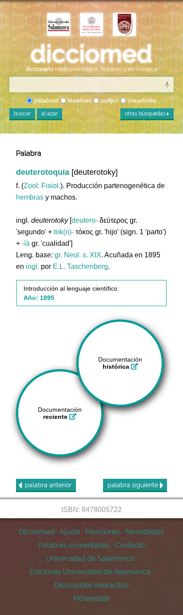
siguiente (133, 485)
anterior (48, 485)
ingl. (32, 266)
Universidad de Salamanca (90, 558)
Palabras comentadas (74, 545)
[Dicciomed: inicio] (91, 54)
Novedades (145, 532)
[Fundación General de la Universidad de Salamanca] (124, 25)
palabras (45, 100)
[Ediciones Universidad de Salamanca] (58, 25)
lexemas (79, 100)
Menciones (103, 532)
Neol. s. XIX (82, 255)
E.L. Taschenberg (80, 266)
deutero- (85, 220)
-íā (26, 243)
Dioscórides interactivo (91, 585)
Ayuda (69, 532)
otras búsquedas (146, 113)
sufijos (109, 100)
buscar (22, 113)
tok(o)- (64, 232)
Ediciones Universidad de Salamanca (90, 572)
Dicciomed (36, 532)
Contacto (130, 545)
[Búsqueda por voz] (167, 84)
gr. (58, 255)
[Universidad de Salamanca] (91, 25)
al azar (49, 113)
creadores (141, 100)
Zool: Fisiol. (42, 185)
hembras (30, 197)
